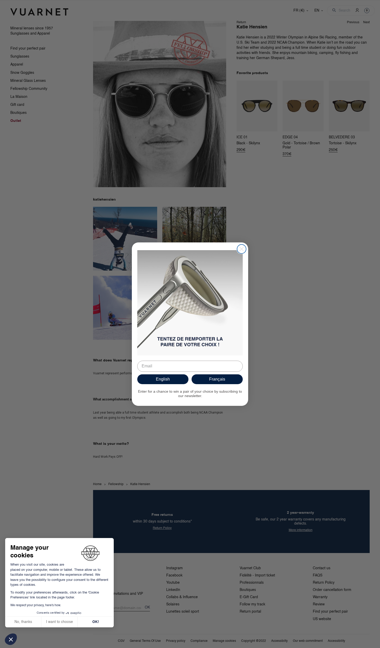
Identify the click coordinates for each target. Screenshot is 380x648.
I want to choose (59, 622)
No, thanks (23, 622)
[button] (11, 639)
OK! (95, 622)
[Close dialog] (241, 249)
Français (217, 379)
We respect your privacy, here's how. (35, 605)
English (163, 379)
